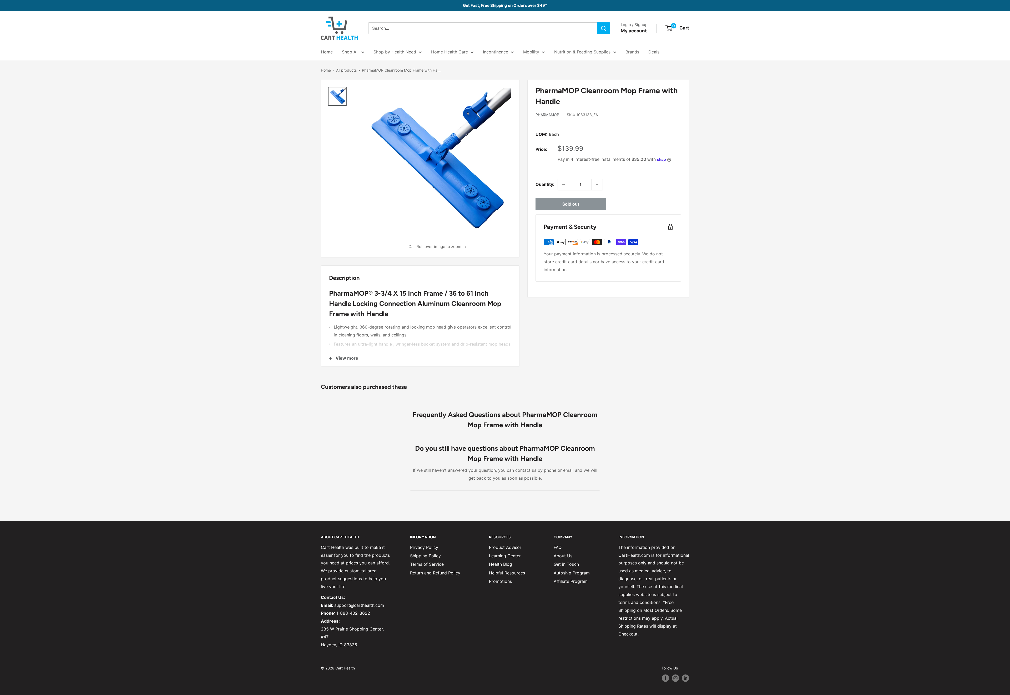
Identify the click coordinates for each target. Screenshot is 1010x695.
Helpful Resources (507, 572)
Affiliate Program (571, 581)
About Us (563, 555)
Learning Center (505, 555)
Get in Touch (566, 564)
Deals (653, 51)
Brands (632, 51)
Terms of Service (427, 564)
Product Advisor (505, 547)
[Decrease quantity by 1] (563, 184)
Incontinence (495, 51)
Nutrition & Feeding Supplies (582, 51)
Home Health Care (449, 51)
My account (634, 30)
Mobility (531, 51)
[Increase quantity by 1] (597, 184)
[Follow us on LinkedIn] (685, 678)
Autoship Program (572, 572)
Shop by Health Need (394, 51)
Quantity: (545, 184)
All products (346, 70)
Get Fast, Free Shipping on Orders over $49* (505, 5)
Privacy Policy (424, 547)
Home (327, 51)
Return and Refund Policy (435, 572)
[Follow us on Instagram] (675, 678)
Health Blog (500, 564)
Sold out (570, 204)
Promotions (500, 581)
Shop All (350, 51)
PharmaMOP (547, 114)
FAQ (558, 547)
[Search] (603, 28)
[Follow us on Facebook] (665, 678)
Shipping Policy (425, 555)
